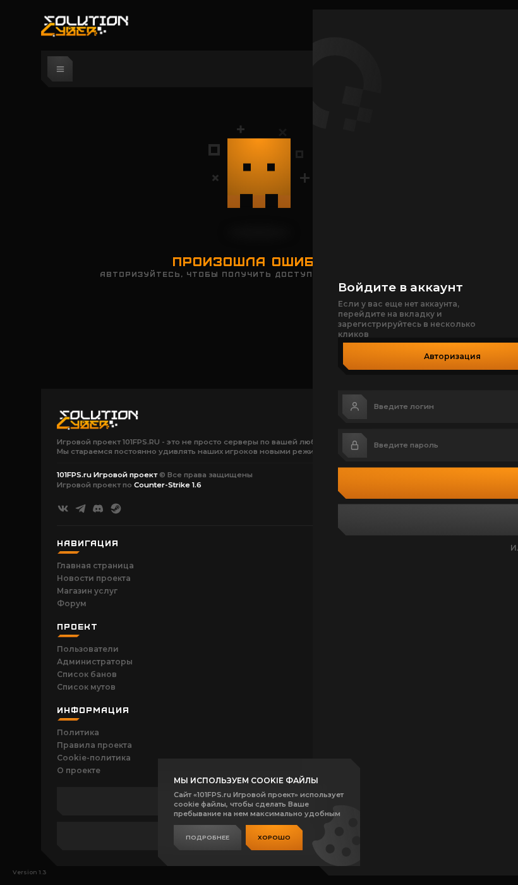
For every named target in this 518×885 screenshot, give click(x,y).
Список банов (87, 674)
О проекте (78, 770)
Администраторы (95, 661)
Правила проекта (94, 745)
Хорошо (274, 837)
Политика (78, 732)
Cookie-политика (94, 757)
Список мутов (86, 687)
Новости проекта (94, 578)
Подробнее (207, 837)
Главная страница (95, 565)
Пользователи (88, 649)
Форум (72, 603)
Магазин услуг (87, 590)
